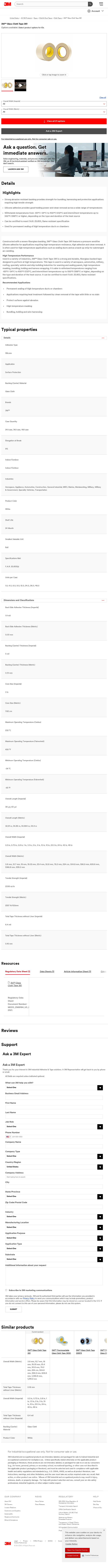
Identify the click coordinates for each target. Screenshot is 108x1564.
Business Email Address (16, 1094)
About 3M (8, 1501)
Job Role (9, 1122)
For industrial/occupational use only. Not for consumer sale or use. (29, 139)
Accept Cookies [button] (72, 1555)
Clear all (103, 97)
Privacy (25, 1541)
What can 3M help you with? (19, 1083)
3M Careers (8, 1504)
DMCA (50, 1541)
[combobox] (8, 1137)
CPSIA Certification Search (67, 1509)
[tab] (17, 972)
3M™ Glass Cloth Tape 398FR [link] (85, 1351)
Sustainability (9, 1514)
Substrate (10, 1255)
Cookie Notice (71, 1544)
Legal (16, 1541)
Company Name (13, 1142)
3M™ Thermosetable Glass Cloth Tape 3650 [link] (61, 1351)
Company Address (14, 1173)
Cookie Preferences (20, 1543)
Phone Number (12, 1133)
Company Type (12, 1152)
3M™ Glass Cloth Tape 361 (15, 984)
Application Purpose (15, 1233)
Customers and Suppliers (12, 1511)
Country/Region (13, 1162)
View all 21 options (56, 121)
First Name (10, 1103)
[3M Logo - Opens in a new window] (7, 4)
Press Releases (40, 1504)
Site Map (96, 1504)
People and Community (12, 1517)
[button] (90, 1555)
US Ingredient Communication (68, 1527)
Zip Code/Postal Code (16, 1203)
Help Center (97, 1501)
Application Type (13, 1244)
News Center (39, 1501)
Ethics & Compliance (11, 1520)
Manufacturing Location (17, 1223)
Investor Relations (10, 1507)
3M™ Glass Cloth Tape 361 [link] (37, 1351)
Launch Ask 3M (16, 169)
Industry (9, 1212)
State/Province (12, 1192)
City (7, 1182)
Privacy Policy (29, 1299)
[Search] (90, 4)
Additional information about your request (25, 1265)
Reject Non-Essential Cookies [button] (77, 1550)
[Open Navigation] (101, 5)
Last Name (10, 1113)
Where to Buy (97, 1507)
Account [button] (95, 11)
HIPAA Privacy (38, 1541)
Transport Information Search (68, 1506)
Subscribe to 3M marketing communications (30, 1290)
